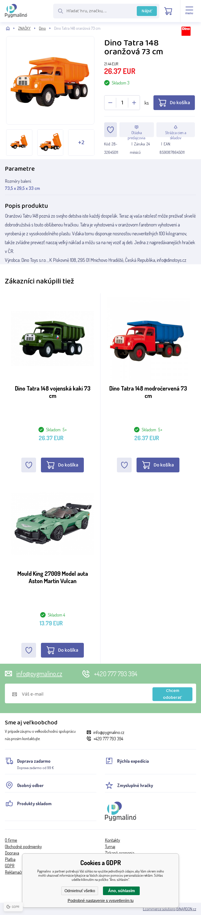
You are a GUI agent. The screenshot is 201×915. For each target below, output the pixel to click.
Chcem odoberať (172, 694)
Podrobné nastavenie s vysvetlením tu (101, 901)
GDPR (9, 865)
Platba (10, 859)
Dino (42, 28)
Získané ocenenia (119, 853)
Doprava (12, 853)
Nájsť (147, 11)
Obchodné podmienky (23, 846)
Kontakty (112, 840)
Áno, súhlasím (121, 891)
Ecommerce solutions (159, 908)
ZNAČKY (24, 28)
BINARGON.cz (186, 908)
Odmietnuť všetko (79, 891)
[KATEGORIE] (12, 28)
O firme (11, 840)
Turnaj (110, 846)
